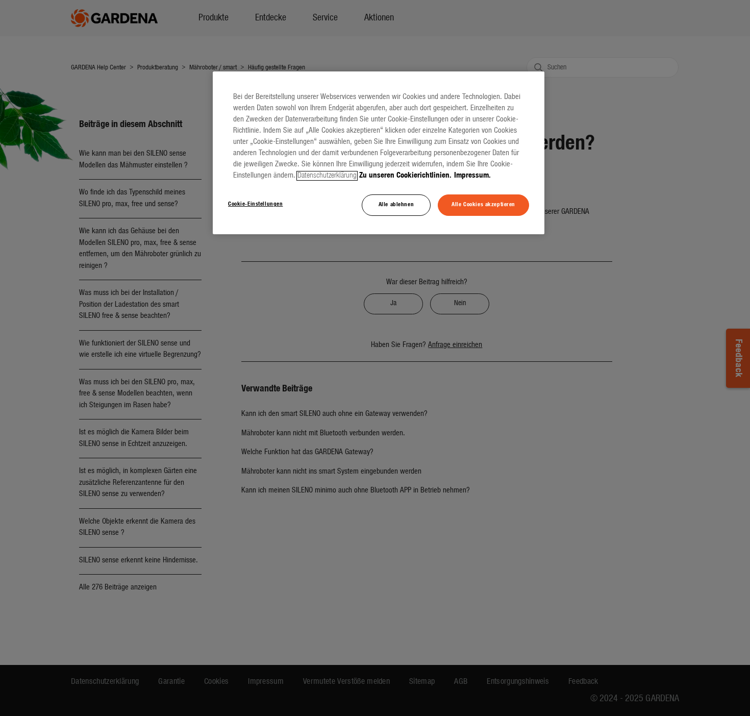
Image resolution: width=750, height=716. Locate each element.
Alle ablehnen (396, 205)
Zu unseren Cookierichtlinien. (405, 176)
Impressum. (472, 176)
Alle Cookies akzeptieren (483, 205)
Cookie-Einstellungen (255, 204)
